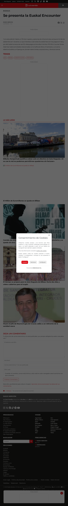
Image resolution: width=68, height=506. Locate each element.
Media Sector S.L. (37, 268)
